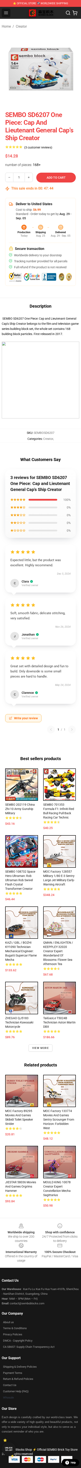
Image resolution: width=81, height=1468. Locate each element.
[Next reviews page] (72, 729)
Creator (21, 26)
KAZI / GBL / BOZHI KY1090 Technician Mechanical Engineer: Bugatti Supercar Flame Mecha (21, 951)
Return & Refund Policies (18, 1379)
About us (8, 1322)
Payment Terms (12, 1373)
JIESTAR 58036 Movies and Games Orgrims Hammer (20, 1186)
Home (6, 26)
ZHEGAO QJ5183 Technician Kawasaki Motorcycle (19, 1022)
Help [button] (73, 1462)
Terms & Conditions (15, 1328)
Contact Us (9, 1385)
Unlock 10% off (9, 1449)
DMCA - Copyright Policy (17, 1340)
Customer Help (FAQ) (16, 1391)
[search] (68, 12)
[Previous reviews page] (51, 729)
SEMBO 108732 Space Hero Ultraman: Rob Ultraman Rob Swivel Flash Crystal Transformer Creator (20, 880)
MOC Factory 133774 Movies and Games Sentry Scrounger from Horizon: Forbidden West (58, 1119)
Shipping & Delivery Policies (20, 1366)
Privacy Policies (12, 1334)
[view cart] (75, 12)
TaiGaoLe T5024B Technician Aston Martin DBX (59, 1022)
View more (40, 1048)
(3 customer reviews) (38, 147)
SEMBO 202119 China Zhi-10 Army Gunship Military (20, 809)
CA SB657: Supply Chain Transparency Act (28, 1346)
